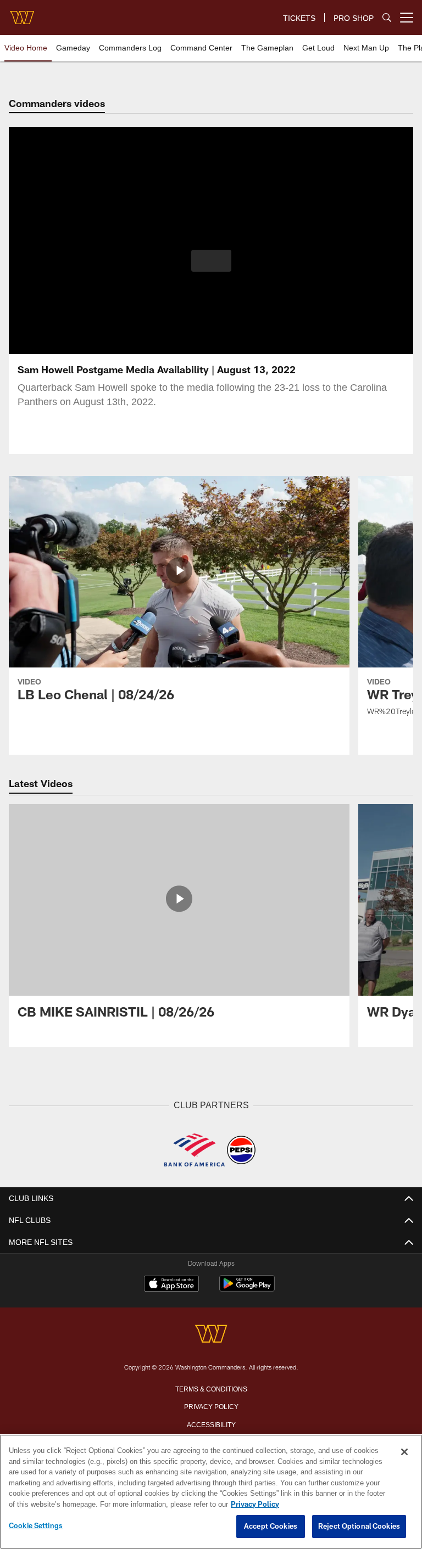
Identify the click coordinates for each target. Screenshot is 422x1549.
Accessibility (211, 1423)
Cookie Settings (36, 1526)
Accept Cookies (270, 1526)
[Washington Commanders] (211, 1334)
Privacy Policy (211, 1405)
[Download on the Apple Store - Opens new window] (171, 1284)
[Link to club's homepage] (22, 13)
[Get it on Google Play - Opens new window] (247, 1288)
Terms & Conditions (211, 1387)
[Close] (404, 1452)
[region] (211, 1492)
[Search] (386, 17)
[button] (211, 261)
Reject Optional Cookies (359, 1526)
